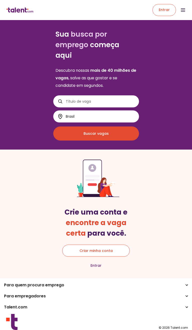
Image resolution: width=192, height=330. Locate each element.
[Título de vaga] (60, 101)
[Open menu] (183, 10)
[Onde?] (60, 116)
